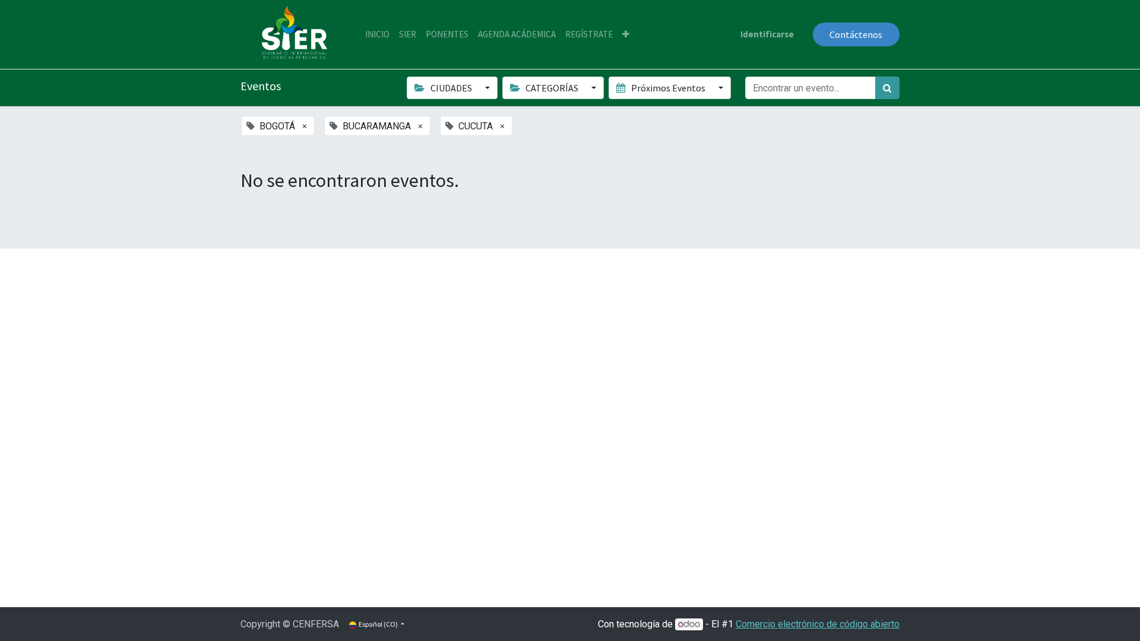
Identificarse (767, 34)
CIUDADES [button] (451, 88)
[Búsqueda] (887, 88)
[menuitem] (377, 34)
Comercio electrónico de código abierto (818, 624)
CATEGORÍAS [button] (552, 88)
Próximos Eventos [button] (668, 88)
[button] (626, 34)
